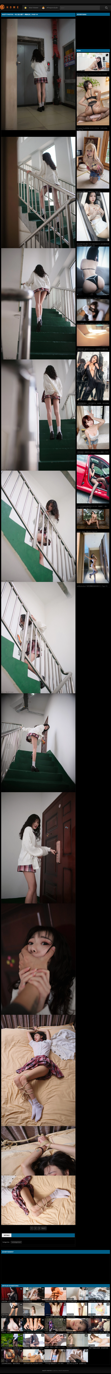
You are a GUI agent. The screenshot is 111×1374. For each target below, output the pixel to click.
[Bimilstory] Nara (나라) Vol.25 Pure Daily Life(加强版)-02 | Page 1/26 (92, 75)
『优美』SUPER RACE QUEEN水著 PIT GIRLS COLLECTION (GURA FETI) (99, 1317)
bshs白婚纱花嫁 (72, 1301)
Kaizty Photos (9, 7)
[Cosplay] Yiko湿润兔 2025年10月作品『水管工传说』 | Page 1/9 (92, 129)
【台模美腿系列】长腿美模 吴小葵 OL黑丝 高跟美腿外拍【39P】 (12, 1348)
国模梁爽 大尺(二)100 (8, 1301)
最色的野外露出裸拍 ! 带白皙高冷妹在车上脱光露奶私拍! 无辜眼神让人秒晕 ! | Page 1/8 (93, 245)
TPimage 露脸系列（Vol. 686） (54, 1363)
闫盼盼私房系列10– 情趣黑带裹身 (55, 1301)
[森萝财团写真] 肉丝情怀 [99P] (32, 1363)
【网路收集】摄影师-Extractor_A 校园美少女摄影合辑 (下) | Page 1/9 (92, 350)
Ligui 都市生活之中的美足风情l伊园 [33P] (34, 1332)
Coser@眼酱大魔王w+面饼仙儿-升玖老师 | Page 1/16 (92, 324)
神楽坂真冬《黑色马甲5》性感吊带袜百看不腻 (34, 1348)
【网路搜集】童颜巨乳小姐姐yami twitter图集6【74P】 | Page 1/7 (93, 453)
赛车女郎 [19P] (6, 1317)
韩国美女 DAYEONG (73, 1348)
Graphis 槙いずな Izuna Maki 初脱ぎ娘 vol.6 (99, 1301)
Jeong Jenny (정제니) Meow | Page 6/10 (88, 298)
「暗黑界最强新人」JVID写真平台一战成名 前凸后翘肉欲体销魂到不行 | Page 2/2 (93, 404)
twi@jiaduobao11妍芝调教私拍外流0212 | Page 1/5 (92, 586)
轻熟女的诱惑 (71, 1317)
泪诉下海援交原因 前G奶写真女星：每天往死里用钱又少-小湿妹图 (99, 1348)
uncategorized (16, 1242)
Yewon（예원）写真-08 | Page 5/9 (87, 532)
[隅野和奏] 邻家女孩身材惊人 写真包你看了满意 (77, 1332)
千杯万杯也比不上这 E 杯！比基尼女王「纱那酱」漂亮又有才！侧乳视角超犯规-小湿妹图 (99, 1332)
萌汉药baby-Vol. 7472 (30, 1317)
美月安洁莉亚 (27, 1301)
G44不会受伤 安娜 (50, 1332)
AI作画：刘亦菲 (6, 1332)
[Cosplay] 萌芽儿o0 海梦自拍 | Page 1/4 (88, 191)
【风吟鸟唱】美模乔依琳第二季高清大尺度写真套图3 (55, 1317)
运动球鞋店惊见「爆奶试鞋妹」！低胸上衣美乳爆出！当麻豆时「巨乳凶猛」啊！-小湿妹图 (12, 1363)
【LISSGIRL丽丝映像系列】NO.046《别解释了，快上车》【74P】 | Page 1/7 (92, 507)
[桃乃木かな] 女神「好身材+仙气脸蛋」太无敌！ (77, 1363)
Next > (44, 1228)
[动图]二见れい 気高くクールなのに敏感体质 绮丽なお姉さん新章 (55, 1347)
